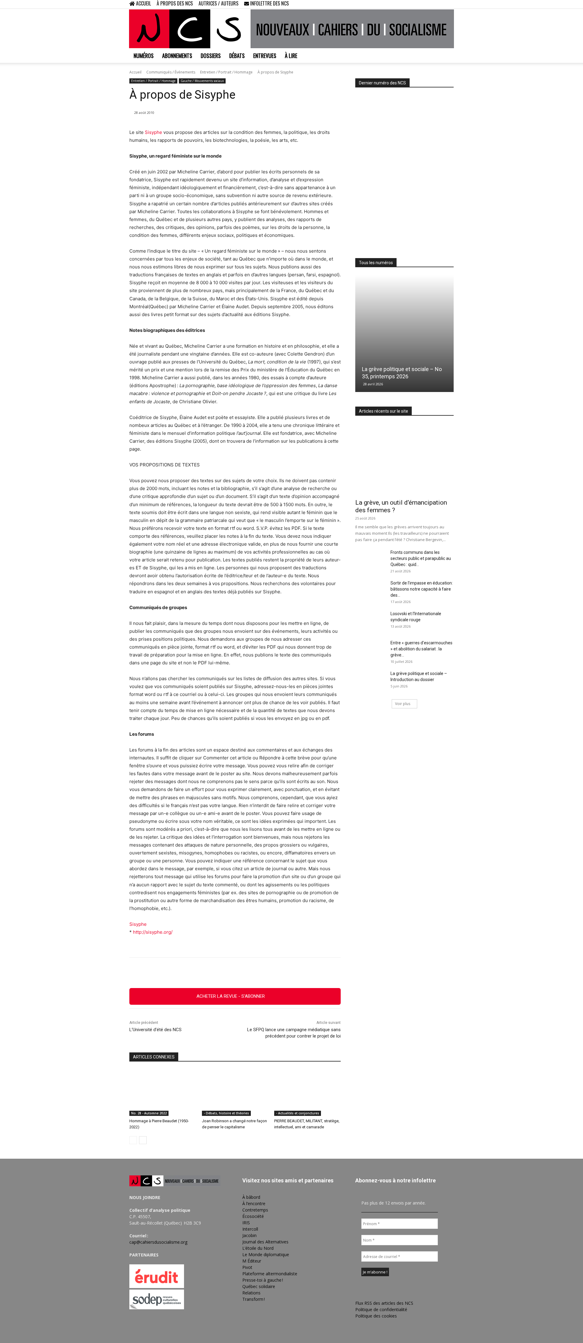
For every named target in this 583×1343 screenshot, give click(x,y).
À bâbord (251, 1197)
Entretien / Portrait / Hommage (226, 72)
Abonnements (177, 56)
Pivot (247, 1267)
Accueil (135, 72)
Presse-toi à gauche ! (262, 1280)
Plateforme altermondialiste (269, 1274)
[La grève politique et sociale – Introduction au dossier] (370, 681)
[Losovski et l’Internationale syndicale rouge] (370, 621)
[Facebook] (419, 4)
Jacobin (249, 1235)
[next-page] (143, 1140)
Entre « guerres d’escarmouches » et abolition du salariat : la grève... (421, 648)
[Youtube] (449, 4)
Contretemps (255, 1210)
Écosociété (253, 1216)
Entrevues (264, 56)
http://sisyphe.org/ (152, 932)
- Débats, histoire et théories (226, 1113)
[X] (439, 4)
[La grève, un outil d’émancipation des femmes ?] (404, 459)
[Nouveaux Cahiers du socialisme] (291, 28)
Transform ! (253, 1299)
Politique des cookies (376, 1316)
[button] (409, 4)
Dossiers (211, 56)
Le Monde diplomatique (265, 1254)
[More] (268, 973)
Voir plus (402, 703)
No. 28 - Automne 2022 (149, 1113)
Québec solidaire (258, 1286)
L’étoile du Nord (258, 1248)
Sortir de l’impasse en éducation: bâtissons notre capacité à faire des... (421, 589)
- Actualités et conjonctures (297, 1113)
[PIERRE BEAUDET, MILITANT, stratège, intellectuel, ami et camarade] (307, 1092)
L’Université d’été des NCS (155, 1029)
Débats (237, 56)
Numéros (144, 56)
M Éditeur (251, 1261)
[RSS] (429, 4)
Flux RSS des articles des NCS (384, 1303)
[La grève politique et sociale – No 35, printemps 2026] (404, 333)
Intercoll (250, 1229)
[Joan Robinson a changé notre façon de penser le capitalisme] (235, 1092)
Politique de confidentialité (381, 1309)
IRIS (246, 1222)
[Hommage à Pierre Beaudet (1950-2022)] (162, 1092)
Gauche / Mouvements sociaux (202, 81)
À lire (291, 56)
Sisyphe (153, 132)
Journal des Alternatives (265, 1242)
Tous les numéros (376, 262)
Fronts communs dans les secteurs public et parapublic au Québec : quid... (420, 558)
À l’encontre (253, 1203)
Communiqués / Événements (170, 72)
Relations (251, 1293)
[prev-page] (133, 1140)
